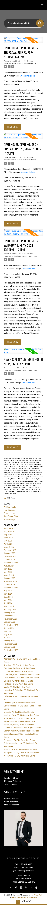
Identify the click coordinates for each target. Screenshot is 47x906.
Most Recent (9, 528)
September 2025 (11, 562)
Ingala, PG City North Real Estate (21, 468)
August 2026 (9, 531)
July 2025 (8, 569)
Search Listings (10, 784)
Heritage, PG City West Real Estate (18, 684)
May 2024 (8, 600)
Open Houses (9, 513)
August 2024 (9, 591)
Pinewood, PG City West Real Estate (21, 481)
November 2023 (10, 619)
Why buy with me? (11, 778)
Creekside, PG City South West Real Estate (22, 674)
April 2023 (8, 637)
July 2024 (8, 594)
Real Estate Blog (11, 516)
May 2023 (8, 634)
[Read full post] (23, 41)
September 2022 (11, 650)
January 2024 (9, 613)
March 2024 (9, 606)
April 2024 (8, 603)
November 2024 (10, 581)
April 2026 (8, 544)
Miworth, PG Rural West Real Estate (19, 712)
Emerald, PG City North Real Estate (18, 466)
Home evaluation (11, 802)
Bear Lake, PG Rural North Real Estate (19, 668)
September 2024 (11, 588)
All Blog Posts (10, 507)
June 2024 (8, 597)
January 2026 (9, 553)
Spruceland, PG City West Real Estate (15, 487)
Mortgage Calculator (12, 781)
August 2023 (9, 628)
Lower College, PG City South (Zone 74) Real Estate (19, 475)
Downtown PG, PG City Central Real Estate (21, 678)
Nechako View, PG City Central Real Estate (30, 477)
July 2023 (8, 631)
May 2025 (8, 572)
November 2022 (10, 644)
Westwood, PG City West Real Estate (19, 756)
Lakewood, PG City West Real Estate (31, 473)
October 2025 (9, 559)
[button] (11, 887)
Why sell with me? (12, 798)
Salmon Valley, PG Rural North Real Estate (21, 731)
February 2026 (10, 550)
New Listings (9, 510)
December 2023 (10, 616)
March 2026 (9, 547)
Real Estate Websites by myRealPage (24, 897)
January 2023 (9, 641)
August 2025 (9, 566)
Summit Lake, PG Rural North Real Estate (21, 749)
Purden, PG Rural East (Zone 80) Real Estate (22, 727)
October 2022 (9, 647)
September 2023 (11, 625)
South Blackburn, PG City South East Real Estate (22, 485)
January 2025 (9, 578)
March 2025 (9, 575)
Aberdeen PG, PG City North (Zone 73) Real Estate (27, 458)
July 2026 (8, 534)
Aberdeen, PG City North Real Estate (14, 460)
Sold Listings (9, 519)
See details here (28, 76)
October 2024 (9, 584)
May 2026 (8, 541)
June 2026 (8, 537)
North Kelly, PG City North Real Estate (24, 256)
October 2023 (9, 622)
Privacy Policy (38, 895)
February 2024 (10, 609)
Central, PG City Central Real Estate (23, 63)
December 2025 (10, 556)
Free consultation (11, 805)
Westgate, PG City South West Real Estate (20, 491)
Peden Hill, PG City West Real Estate (19, 721)
